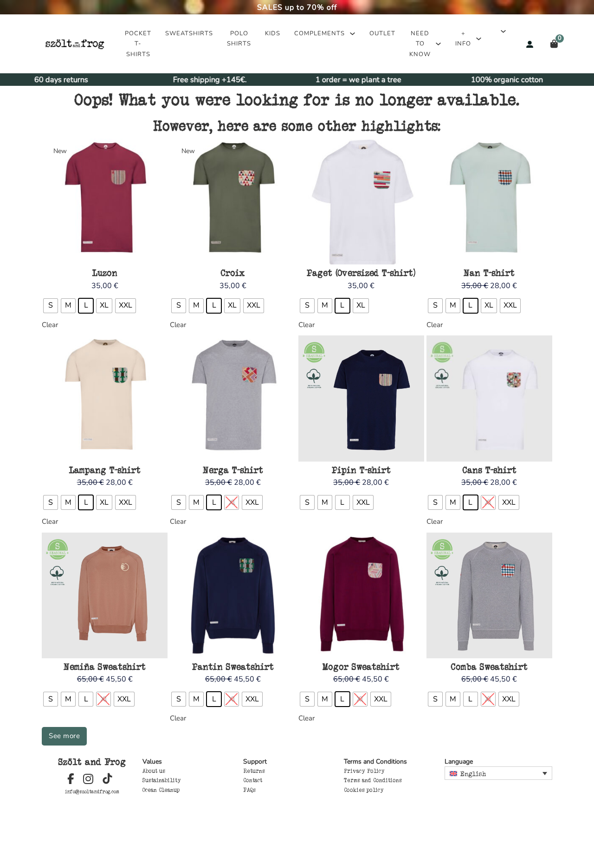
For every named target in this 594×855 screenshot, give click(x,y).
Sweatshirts (189, 33)
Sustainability (161, 780)
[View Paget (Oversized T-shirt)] (361, 201)
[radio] (51, 306)
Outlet (382, 33)
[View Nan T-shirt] (489, 201)
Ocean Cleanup (161, 790)
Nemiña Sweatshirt (105, 667)
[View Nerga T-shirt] (233, 398)
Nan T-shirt (489, 273)
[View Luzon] (105, 201)
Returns (254, 771)
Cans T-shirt (489, 470)
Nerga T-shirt (233, 470)
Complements (319, 33)
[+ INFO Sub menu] (479, 39)
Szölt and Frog (92, 761)
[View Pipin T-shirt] (361, 398)
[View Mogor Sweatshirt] (361, 594)
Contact (252, 780)
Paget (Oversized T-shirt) (361, 273)
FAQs (249, 790)
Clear (50, 324)
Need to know (420, 43)
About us (153, 771)
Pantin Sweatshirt (233, 667)
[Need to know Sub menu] (438, 44)
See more (64, 735)
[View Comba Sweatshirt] (489, 594)
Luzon (104, 273)
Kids (272, 33)
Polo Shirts (239, 38)
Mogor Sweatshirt (361, 667)
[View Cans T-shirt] (489, 398)
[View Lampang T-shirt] (105, 398)
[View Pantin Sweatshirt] (233, 594)
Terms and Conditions (373, 780)
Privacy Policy (364, 771)
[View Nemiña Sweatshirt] (105, 594)
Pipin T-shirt (361, 470)
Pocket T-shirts (138, 43)
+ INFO (463, 38)
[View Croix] (233, 201)
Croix (232, 273)
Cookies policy (364, 790)
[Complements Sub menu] (352, 34)
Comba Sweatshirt (489, 667)
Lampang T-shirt (105, 470)
